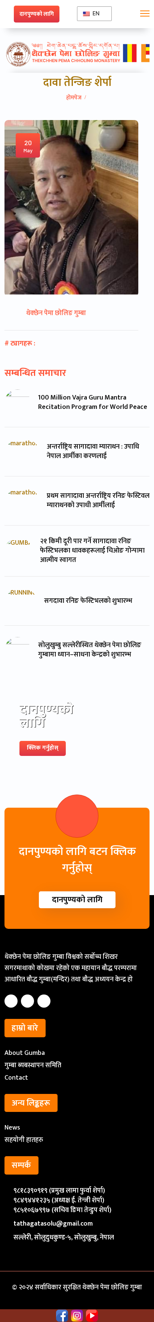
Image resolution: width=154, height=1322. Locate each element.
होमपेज (73, 97)
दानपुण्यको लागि (36, 14)
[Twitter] (27, 1001)
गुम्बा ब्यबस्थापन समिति (32, 1065)
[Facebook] (11, 1001)
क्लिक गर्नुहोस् (42, 748)
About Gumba (24, 1053)
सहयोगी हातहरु (23, 1140)
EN (95, 14)
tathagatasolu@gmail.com (53, 1224)
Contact (16, 1078)
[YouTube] (43, 1001)
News (12, 1128)
